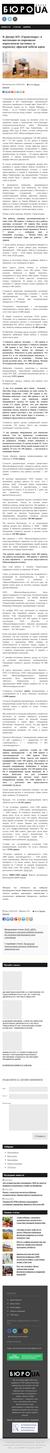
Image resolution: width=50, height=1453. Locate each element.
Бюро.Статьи (12, 1156)
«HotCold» (28, 870)
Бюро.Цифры (12, 1160)
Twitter (9, 19)
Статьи (17, 27)
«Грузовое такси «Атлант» (25, 331)
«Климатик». (32, 839)
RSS (25, 1331)
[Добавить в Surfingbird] (18, 92)
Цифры (27, 27)
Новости (6, 27)
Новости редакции (14, 1163)
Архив (38, 1442)
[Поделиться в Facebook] (4, 92)
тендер (23, 119)
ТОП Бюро (11, 1167)
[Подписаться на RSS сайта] (20, 92)
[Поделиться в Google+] (12, 92)
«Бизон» (18, 380)
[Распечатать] (23, 92)
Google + (15, 19)
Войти (10, 1448)
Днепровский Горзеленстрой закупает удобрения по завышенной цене (21, 946)
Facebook (4, 19)
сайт (41, 582)
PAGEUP (39, 1448)
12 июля (15, 127)
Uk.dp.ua (16, 784)
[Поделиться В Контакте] (9, 92)
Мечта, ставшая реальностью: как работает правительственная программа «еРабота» (31, 1244)
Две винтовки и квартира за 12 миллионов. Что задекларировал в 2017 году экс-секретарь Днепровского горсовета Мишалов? (23, 994)
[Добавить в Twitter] (6, 92)
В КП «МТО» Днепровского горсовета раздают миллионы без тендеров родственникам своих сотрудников (23, 933)
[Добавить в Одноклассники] (15, 92)
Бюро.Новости (13, 1152)
